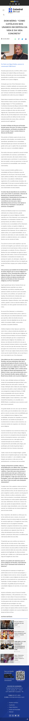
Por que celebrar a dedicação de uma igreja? (19, 623)
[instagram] (13, 715)
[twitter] (18, 715)
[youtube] (15, 715)
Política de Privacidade (14, 709)
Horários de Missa (13, 702)
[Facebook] (10, 715)
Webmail (11, 711)
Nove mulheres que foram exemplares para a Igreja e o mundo (20, 633)
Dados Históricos (13, 707)
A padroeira (12, 705)
